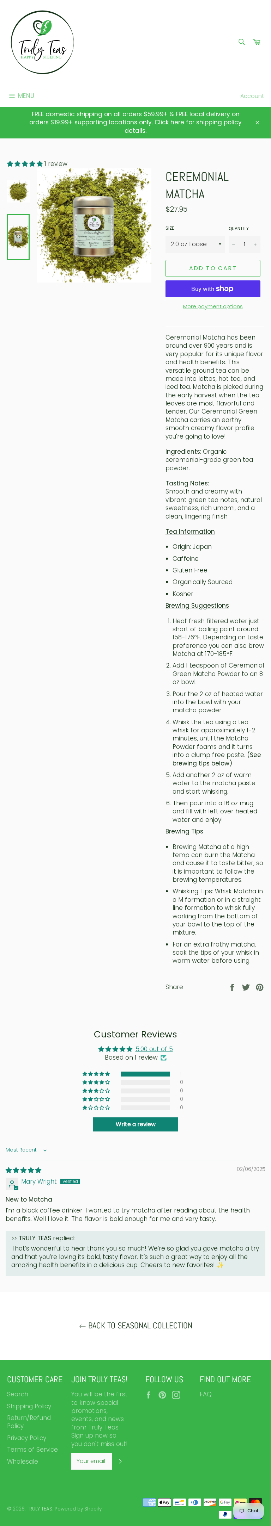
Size (169, 228)
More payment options (213, 306)
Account (252, 96)
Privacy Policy (26, 1438)
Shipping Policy (29, 1406)
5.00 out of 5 (154, 1049)
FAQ (206, 1394)
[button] (25, 164)
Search (17, 1394)
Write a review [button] (136, 1124)
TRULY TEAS (39, 1509)
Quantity (239, 228)
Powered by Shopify (78, 1509)
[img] (23, 1170)
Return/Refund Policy (29, 1422)
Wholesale (22, 1461)
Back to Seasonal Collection (139, 1325)
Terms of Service (32, 1449)
